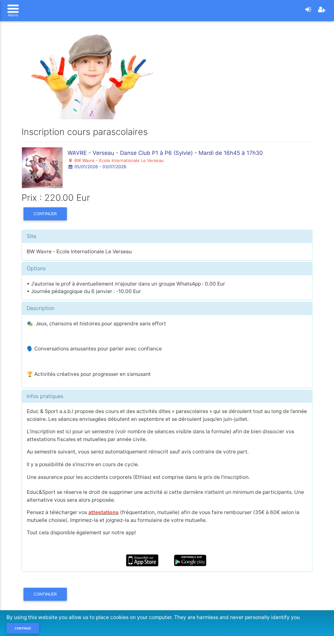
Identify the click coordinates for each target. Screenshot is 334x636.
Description (40, 308)
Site (31, 236)
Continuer (45, 213)
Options (36, 268)
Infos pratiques (45, 396)
